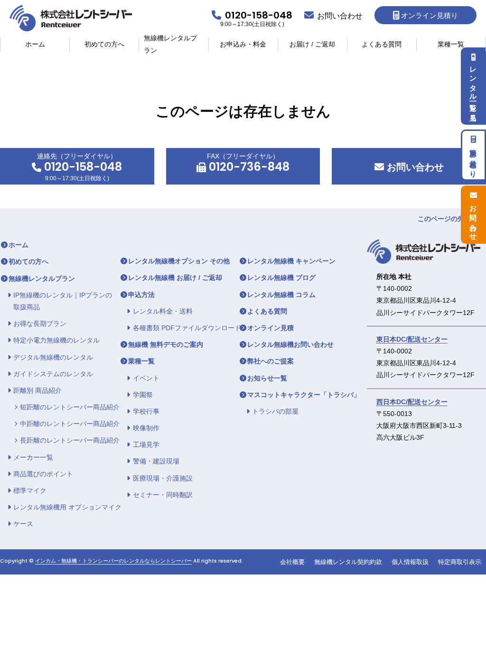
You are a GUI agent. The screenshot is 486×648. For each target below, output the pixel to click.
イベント (146, 378)
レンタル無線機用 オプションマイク (67, 507)
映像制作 (146, 428)
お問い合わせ (414, 167)
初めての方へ (104, 44)
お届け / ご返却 (312, 44)
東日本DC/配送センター (412, 339)
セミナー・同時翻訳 (163, 495)
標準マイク (30, 490)
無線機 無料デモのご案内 (165, 344)
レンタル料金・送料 (163, 311)
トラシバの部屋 (275, 411)
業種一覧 (451, 44)
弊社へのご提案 (270, 361)
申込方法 (141, 294)
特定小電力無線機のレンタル (56, 340)
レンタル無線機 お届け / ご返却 (175, 277)
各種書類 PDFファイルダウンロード (187, 328)
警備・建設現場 (156, 461)
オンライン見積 (270, 328)
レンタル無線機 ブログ (281, 277)
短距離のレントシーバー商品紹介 (70, 407)
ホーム (35, 44)
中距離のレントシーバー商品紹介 (70, 423)
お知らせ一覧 (267, 378)
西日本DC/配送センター (412, 402)
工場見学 (146, 444)
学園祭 (143, 394)
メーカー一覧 (33, 457)
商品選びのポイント (43, 474)
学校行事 (146, 411)
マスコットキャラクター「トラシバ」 (303, 394)
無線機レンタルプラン (170, 44)
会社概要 (292, 561)
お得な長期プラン (39, 323)
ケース (23, 524)
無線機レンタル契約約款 (348, 561)
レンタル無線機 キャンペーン (291, 261)
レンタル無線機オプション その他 (179, 261)
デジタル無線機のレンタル (53, 357)
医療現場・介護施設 (163, 478)
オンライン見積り (429, 15)
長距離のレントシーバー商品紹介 (70, 440)
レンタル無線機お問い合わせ (290, 344)
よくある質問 (382, 44)
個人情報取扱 (410, 561)
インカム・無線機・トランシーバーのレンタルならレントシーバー (113, 561)
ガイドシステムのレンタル (53, 374)
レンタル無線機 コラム (281, 294)
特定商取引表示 (459, 561)
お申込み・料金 (243, 44)
